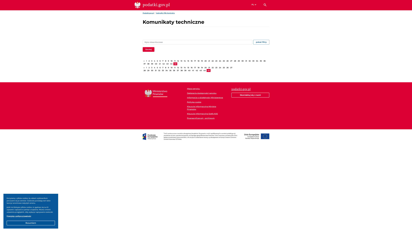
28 (235, 61)
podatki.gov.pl (241, 89)
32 (250, 61)
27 (231, 61)
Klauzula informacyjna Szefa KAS (202, 114)
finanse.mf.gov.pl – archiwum (201, 118)
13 (181, 61)
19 (202, 61)
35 (261, 61)
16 (191, 61)
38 (148, 64)
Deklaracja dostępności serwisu (202, 93)
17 (195, 61)
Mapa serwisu (193, 89)
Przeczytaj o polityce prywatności (19, 216)
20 (205, 61)
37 (145, 64)
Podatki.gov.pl (148, 13)
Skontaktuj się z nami (250, 95)
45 (175, 64)
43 (167, 64)
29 (239, 61)
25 (224, 61)
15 (188, 61)
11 (175, 61)
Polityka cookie (194, 102)
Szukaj (148, 49)
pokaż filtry (261, 42)
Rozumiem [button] (31, 223)
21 (209, 61)
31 (246, 61)
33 (253, 61)
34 (257, 61)
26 (227, 61)
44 (171, 64)
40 (156, 64)
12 (178, 61)
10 (172, 61)
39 (152, 64)
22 (213, 61)
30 (243, 61)
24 (220, 61)
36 (265, 61)
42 (163, 64)
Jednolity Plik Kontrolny (165, 13)
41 (160, 64)
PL (253, 5)
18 (198, 61)
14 (185, 61)
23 (216, 61)
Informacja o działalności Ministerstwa (205, 98)
